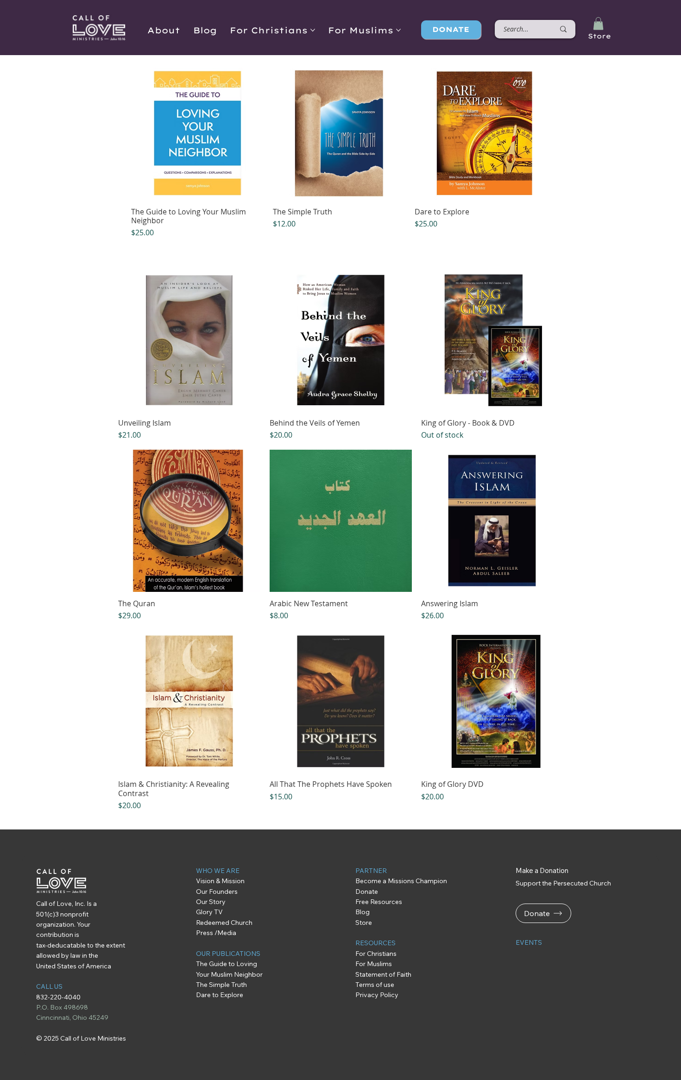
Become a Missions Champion (401, 881)
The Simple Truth (221, 984)
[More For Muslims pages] (398, 30)
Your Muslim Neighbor (229, 974)
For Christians (376, 953)
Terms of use (374, 984)
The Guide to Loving (227, 964)
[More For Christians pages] (312, 30)
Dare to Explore (219, 995)
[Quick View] (197, 134)
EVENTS (529, 942)
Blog (362, 912)
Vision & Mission (220, 881)
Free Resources (379, 902)
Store (599, 36)
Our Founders (217, 891)
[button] (598, 23)
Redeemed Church (225, 922)
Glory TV (209, 912)
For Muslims (373, 964)
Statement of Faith (383, 974)
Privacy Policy (376, 995)
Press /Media (216, 933)
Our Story (211, 902)
